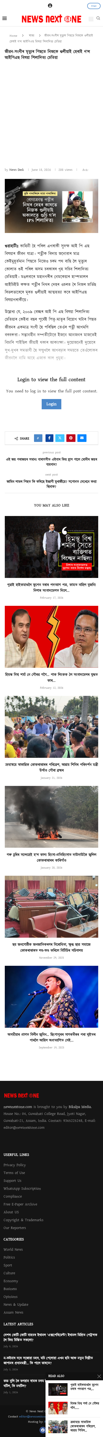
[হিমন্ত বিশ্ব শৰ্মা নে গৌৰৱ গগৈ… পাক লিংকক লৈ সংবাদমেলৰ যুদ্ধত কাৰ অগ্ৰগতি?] (51, 637)
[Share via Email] (81, 438)
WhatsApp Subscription (22, 1188)
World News (13, 1249)
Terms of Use (14, 1173)
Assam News (13, 1312)
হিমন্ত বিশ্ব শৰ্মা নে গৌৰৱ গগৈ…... (84, 1406)
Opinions (10, 1297)
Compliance (13, 1196)
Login (51, 404)
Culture (9, 1273)
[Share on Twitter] (59, 438)
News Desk (16, 169)
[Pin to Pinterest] (70, 438)
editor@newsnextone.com (36, 1416)
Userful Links (16, 1155)
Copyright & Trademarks (23, 1220)
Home (13, 36)
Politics (9, 1257)
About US (11, 1212)
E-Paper (94, 6)
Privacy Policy (15, 1165)
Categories (14, 1239)
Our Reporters (15, 1228)
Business (10, 1289)
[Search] (98, 19)
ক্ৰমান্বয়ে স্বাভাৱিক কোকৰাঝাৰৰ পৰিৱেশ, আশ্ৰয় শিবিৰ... (83, 1426)
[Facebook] (43, 1430)
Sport (8, 1265)
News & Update (16, 1304)
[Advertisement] (51, 113)
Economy (11, 1281)
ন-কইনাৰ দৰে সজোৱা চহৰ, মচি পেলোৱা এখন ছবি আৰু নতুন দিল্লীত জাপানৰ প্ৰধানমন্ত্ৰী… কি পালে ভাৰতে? (48, 1361)
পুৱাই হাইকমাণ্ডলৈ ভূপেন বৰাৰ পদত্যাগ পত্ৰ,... (84, 1387)
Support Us (12, 1181)
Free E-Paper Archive (20, 1204)
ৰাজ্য (31, 36)
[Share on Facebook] (49, 438)
